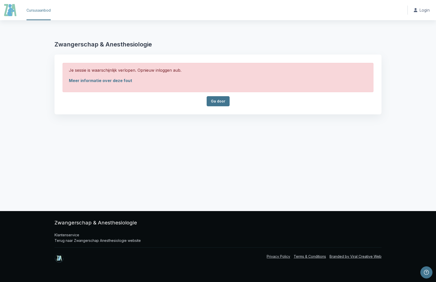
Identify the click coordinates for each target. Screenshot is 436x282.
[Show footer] (426, 272)
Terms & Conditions (310, 256)
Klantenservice (66, 235)
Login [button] (424, 10)
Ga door (218, 101)
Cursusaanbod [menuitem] (38, 10)
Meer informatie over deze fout (100, 80)
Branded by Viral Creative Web (356, 256)
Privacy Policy (278, 256)
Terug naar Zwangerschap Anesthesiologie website (97, 240)
